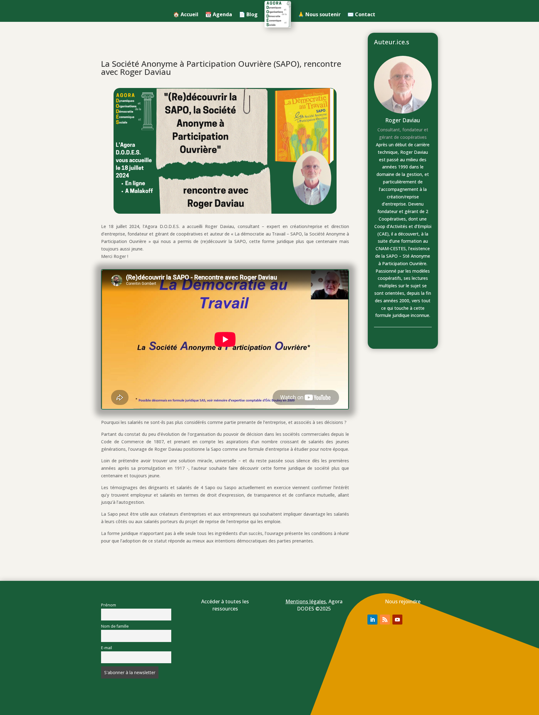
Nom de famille (115, 626)
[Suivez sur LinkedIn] (372, 620)
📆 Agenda (218, 14)
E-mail (106, 647)
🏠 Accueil (185, 14)
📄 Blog (248, 14)
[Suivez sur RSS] (385, 620)
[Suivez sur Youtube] (397, 620)
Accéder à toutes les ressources (225, 605)
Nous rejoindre (402, 601)
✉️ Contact (361, 14)
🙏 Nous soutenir (319, 14)
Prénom (108, 605)
